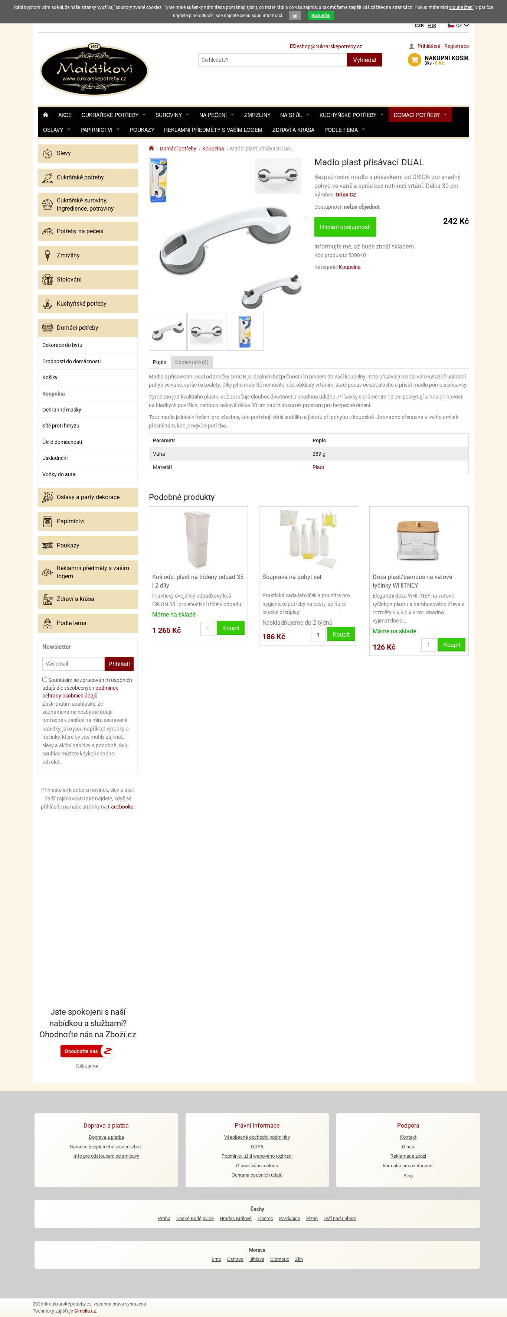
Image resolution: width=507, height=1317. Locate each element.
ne (294, 15)
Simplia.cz (85, 1311)
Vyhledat (364, 59)
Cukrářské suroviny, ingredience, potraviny (85, 204)
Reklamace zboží (408, 1156)
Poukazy (142, 129)
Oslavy (53, 129)
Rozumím (320, 15)
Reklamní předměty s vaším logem (213, 129)
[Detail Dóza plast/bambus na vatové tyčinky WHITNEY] (419, 539)
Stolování (69, 279)
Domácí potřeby (417, 114)
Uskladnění (55, 458)
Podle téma (341, 129)
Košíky (50, 377)
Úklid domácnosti (62, 442)
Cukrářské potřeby (110, 114)
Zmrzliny (257, 114)
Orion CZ (346, 195)
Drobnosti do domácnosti (71, 361)
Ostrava (235, 1259)
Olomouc (279, 1259)
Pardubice (289, 1218)
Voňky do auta (59, 474)
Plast (318, 467)
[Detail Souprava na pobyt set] (308, 539)
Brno (216, 1259)
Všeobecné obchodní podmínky (257, 1137)
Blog (408, 1175)
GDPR (257, 1146)
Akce (65, 114)
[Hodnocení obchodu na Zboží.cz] (87, 1051)
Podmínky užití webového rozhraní (257, 1156)
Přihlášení (429, 46)
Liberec (265, 1218)
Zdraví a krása (293, 129)
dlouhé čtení (461, 7)
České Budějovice (195, 1218)
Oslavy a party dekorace (88, 497)
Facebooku (121, 807)
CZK (419, 25)
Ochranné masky (61, 410)
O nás (408, 1146)
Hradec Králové (236, 1218)
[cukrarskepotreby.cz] (95, 68)
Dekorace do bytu (62, 345)
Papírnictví (96, 129)
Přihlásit (119, 664)
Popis (159, 362)
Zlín (299, 1259)
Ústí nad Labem (340, 1218)
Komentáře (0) (192, 362)
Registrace (456, 46)
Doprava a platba (106, 1137)
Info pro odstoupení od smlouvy (106, 1156)
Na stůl (291, 114)
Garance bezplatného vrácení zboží (106, 1146)
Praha (164, 1218)
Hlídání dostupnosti (345, 226)
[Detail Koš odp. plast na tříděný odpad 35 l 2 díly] (198, 539)
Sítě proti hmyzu (60, 426)
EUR (432, 25)
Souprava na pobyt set (291, 577)
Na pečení (213, 114)
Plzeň (312, 1218)
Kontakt (408, 1137)
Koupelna (53, 394)
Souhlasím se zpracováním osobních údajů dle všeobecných (87, 688)
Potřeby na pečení (80, 231)
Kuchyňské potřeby (348, 114)
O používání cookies (257, 1165)
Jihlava (256, 1259)
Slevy (64, 153)
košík (447, 60)
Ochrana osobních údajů (257, 1175)
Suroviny (169, 114)
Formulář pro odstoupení (408, 1165)
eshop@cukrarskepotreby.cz (328, 46)
